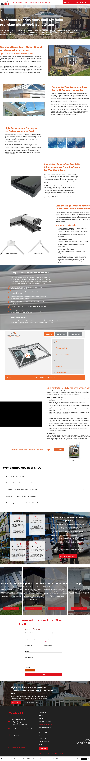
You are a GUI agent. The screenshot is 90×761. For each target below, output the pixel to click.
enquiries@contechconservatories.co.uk (39, 2)
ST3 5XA (25, 724)
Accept (83, 758)
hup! (40, 730)
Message (29, 657)
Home (41, 715)
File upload (27, 667)
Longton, (17, 723)
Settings (77, 758)
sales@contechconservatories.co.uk (22, 729)
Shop (40, 744)
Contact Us (42, 712)
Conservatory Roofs (45, 724)
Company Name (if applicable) (32, 639)
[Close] (88, 759)
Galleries (41, 736)
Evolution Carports (45, 727)
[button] (28, 7)
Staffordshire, (19, 724)
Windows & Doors (44, 733)
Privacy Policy (42, 753)
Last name (48, 633)
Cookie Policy (50, 753)
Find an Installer (44, 741)
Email (28, 645)
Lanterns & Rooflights (45, 721)
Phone (47, 639)
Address (27, 651)
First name (29, 633)
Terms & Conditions (60, 753)
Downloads (42, 739)
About (41, 718)
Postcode (48, 645)
